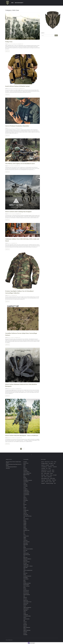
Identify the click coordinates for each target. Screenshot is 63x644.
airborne (42, 461)
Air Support (25, 461)
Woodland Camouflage (49, 483)
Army (54, 463)
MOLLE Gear (25, 550)
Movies (24, 551)
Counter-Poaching (26, 493)
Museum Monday (26, 553)
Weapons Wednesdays (26, 630)
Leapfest (24, 537)
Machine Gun (49, 471)
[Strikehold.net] (8, 3)
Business (24, 477)
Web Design (25, 631)
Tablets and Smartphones (27, 607)
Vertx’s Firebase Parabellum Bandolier (17, 126)
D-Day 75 (24, 497)
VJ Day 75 (24, 623)
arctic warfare (51, 463)
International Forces (26, 530)
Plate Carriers (25, 573)
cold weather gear (44, 466)
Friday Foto (8, 41)
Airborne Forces (25, 463)
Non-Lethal (25, 563)
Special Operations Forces (27, 601)
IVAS (24, 531)
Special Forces (25, 600)
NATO (42, 473)
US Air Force (46, 481)
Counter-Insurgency (26, 491)
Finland (49, 468)
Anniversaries (25, 470)
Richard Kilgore (19, 128)
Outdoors (51, 473)
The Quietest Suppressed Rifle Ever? (11, 466)
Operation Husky (25, 564)
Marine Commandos (26, 541)
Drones (24, 501)
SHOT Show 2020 (26, 590)
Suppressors (25, 604)
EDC (24, 503)
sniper (42, 476)
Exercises (24, 507)
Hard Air (24, 520)
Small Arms (25, 597)
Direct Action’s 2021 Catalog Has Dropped (18, 211)
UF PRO (42, 481)
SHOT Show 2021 (26, 591)
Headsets (24, 524)
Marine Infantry (25, 543)
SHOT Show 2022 (26, 593)
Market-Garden (25, 544)
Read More (7, 94)
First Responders (26, 510)
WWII (55, 483)
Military (53, 471)
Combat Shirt (55, 466)
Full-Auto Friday (25, 514)
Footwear (24, 511)
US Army (50, 481)
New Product (25, 560)
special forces (49, 476)
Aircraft (24, 464)
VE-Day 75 (25, 621)
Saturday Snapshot (26, 584)
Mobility (24, 547)
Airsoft (24, 467)
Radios (24, 580)
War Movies (25, 624)
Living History (25, 540)
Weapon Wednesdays (26, 627)
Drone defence (25, 500)
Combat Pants (50, 466)
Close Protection (25, 481)
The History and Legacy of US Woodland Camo (20, 163)
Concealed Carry (26, 490)
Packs (24, 571)
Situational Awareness (26, 594)
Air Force (52, 461)
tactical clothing (52, 478)
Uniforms (24, 617)
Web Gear (24, 633)
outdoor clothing (46, 473)
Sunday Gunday (25, 603)
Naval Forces (25, 557)
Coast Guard (25, 484)
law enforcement (43, 471)
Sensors (24, 587)
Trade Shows (25, 610)
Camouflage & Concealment (27, 480)
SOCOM (45, 476)
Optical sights (25, 567)
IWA (24, 533)
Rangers (24, 581)
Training (24, 611)
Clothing (24, 483)
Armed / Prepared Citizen (27, 473)
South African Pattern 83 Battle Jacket (17, 86)
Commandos (43, 468)
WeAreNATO (43, 483)
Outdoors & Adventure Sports (27, 570)
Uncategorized (25, 614)
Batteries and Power (26, 474)
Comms (24, 487)
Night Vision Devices (26, 561)
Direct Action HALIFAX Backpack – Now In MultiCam (21, 435)
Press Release (25, 577)
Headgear (24, 521)
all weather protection (44, 463)
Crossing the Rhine (26, 494)
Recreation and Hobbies (27, 583)
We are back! (8, 468)
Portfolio (24, 574)
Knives (24, 534)
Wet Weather (25, 634)
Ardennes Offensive (26, 471)
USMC (54, 481)
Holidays (24, 527)
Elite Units (24, 504)
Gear (24, 517)
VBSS (24, 620)
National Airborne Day (26, 554)
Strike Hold (22, 88)
